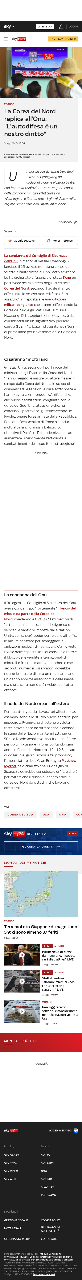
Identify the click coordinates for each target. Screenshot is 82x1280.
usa (46, 814)
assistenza (55, 1259)
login (73, 26)
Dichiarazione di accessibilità (52, 1229)
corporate (49, 1238)
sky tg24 (10, 1163)
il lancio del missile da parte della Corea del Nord (40, 613)
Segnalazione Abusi (44, 1274)
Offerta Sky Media (17, 1238)
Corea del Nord (16, 288)
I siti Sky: (9, 1146)
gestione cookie (16, 1220)
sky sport (11, 1155)
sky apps (47, 1163)
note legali (12, 1228)
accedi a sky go (60, 1130)
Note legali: (11, 1211)
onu (62, 814)
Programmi (49, 1195)
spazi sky (47, 1187)
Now (44, 1171)
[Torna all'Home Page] (19, 39)
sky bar (46, 1179)
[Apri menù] (6, 39)
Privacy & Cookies (29, 1256)
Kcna (67, 277)
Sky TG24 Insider (63, 38)
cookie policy (51, 1220)
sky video (11, 1171)
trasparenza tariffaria (36, 1259)
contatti (68, 1259)
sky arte (10, 1179)
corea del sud (20, 814)
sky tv (45, 1155)
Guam (20, 326)
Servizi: (45, 1146)
